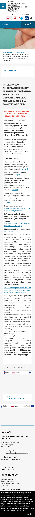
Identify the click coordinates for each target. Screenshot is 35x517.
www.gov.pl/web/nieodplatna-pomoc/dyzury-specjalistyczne (17, 209)
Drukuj (13, 398)
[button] (9, 18)
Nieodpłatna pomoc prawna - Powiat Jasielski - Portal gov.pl (17, 224)
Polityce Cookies (19, 510)
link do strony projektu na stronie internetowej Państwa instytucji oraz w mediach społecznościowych (17, 290)
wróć (8, 396)
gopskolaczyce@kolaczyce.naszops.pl (17, 453)
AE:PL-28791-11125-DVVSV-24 (11, 459)
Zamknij (29, 514)
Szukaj (26, 24)
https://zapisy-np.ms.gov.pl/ (14, 231)
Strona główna (7, 52)
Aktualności (20, 52)
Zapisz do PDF (24, 398)
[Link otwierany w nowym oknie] (15, 18)
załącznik (24, 169)
